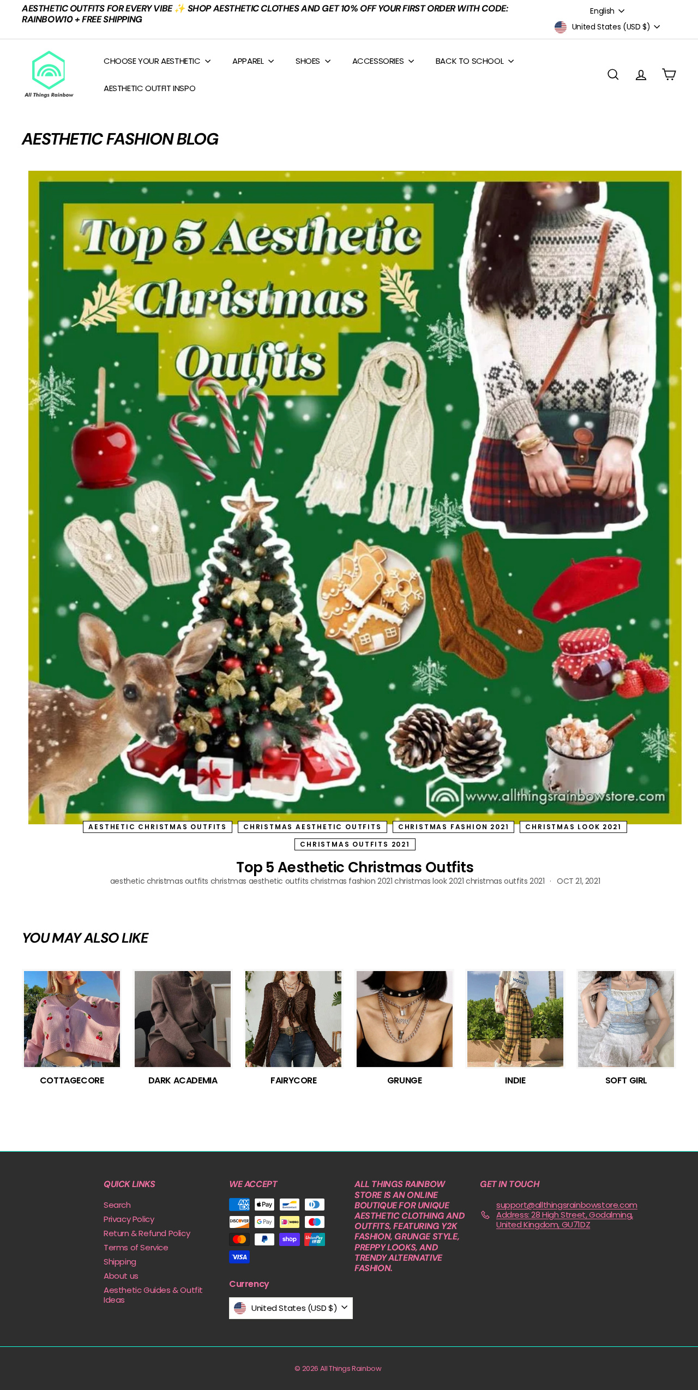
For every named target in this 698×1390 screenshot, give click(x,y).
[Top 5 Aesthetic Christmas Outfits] (355, 497)
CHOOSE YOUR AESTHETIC (153, 61)
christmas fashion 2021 (453, 826)
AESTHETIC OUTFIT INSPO (149, 88)
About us (121, 1275)
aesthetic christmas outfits (157, 826)
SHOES (309, 61)
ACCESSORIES (379, 61)
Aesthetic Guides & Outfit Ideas (153, 1294)
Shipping (120, 1261)
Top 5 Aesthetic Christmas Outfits (355, 867)
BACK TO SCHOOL (471, 61)
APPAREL (249, 61)
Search (117, 1205)
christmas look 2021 (573, 826)
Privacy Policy (129, 1219)
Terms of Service (136, 1247)
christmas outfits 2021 (355, 844)
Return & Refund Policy (147, 1233)
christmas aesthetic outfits (312, 826)
